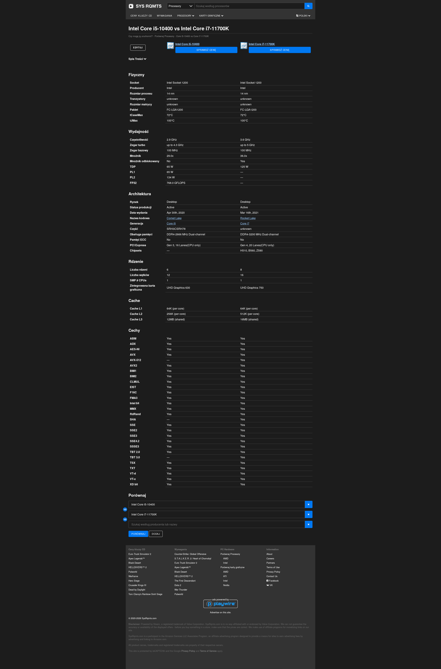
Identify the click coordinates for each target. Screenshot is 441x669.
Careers (270, 558)
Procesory (184, 15)
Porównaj (138, 533)
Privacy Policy (273, 571)
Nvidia (226, 585)
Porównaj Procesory (164, 36)
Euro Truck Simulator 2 (140, 554)
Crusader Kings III (137, 585)
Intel (225, 562)
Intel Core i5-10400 (187, 44)
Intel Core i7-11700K (262, 44)
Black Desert (135, 562)
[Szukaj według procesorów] (308, 6)
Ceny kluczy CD (141, 15)
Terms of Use (273, 567)
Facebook (273, 580)
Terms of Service (208, 650)
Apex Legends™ (137, 558)
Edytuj (138, 47)
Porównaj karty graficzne (232, 567)
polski (303, 15)
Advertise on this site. (220, 612)
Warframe (133, 576)
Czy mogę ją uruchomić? (145, 6)
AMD (225, 558)
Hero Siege (134, 580)
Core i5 (171, 223)
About (269, 554)
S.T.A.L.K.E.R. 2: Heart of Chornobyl (193, 558)
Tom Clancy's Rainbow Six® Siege (145, 594)
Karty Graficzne (210, 15)
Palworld (133, 571)
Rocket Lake (248, 218)
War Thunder (181, 589)
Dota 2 (178, 585)
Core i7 (244, 223)
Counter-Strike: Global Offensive (190, 554)
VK (271, 585)
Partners (270, 562)
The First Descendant (185, 580)
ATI (225, 576)
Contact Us (271, 576)
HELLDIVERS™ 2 (138, 567)
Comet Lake (174, 218)
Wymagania (164, 15)
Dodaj (156, 533)
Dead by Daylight (137, 589)
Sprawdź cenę (206, 49)
